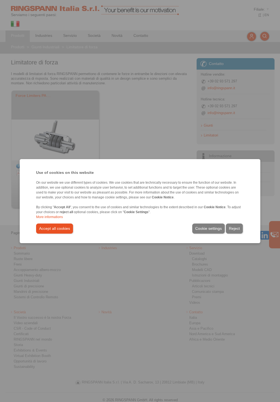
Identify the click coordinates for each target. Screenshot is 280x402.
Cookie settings (208, 228)
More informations (49, 217)
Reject (234, 228)
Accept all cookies (54, 228)
